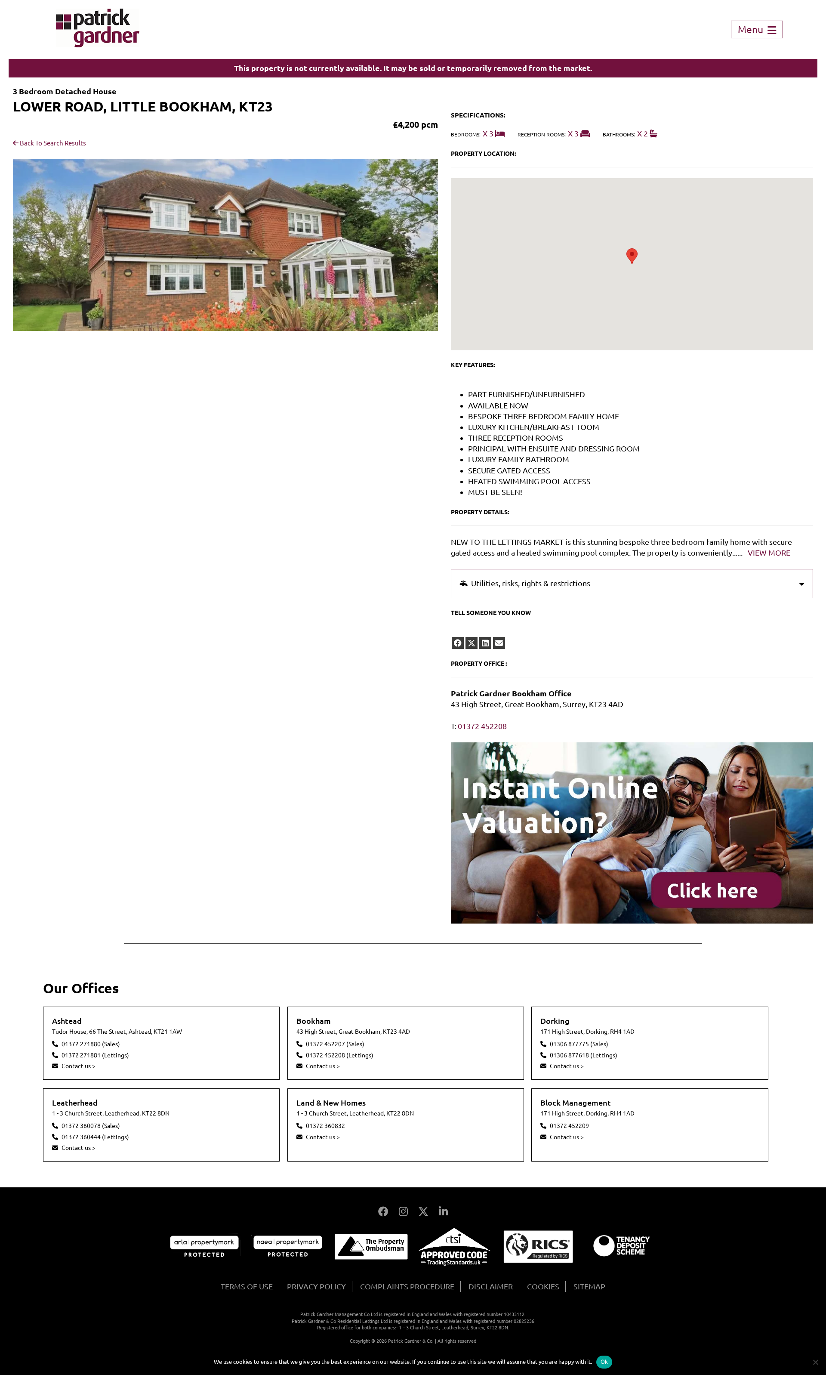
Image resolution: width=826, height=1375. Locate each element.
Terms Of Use (247, 1286)
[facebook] (458, 643)
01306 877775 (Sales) (579, 1044)
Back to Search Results (52, 143)
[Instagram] (403, 1211)
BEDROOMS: (466, 134)
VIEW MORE (769, 552)
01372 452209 (569, 1125)
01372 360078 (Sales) (91, 1125)
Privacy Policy (316, 1286)
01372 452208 (482, 726)
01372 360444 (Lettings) (95, 1137)
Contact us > (79, 1066)
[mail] (499, 643)
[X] (423, 1211)
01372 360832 (325, 1125)
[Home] (97, 44)
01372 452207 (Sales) (335, 1044)
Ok (604, 1361)
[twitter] (471, 643)
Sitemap (589, 1286)
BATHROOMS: (619, 134)
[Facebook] (383, 1211)
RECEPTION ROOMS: (542, 134)
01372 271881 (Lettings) (95, 1055)
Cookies (543, 1286)
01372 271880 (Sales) (91, 1044)
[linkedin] (485, 643)
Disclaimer (490, 1286)
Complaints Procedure (407, 1286)
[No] (815, 1362)
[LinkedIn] (443, 1211)
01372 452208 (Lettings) (339, 1055)
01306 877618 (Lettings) (583, 1055)
